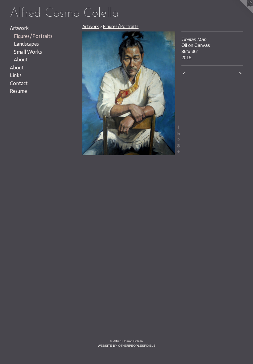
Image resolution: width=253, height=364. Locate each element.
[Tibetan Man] (128, 93)
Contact (19, 83)
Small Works (28, 52)
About (21, 59)
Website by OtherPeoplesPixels (127, 345)
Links (16, 75)
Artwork (19, 28)
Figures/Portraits (33, 36)
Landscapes (26, 44)
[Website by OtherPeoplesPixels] (240, 12)
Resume (18, 91)
